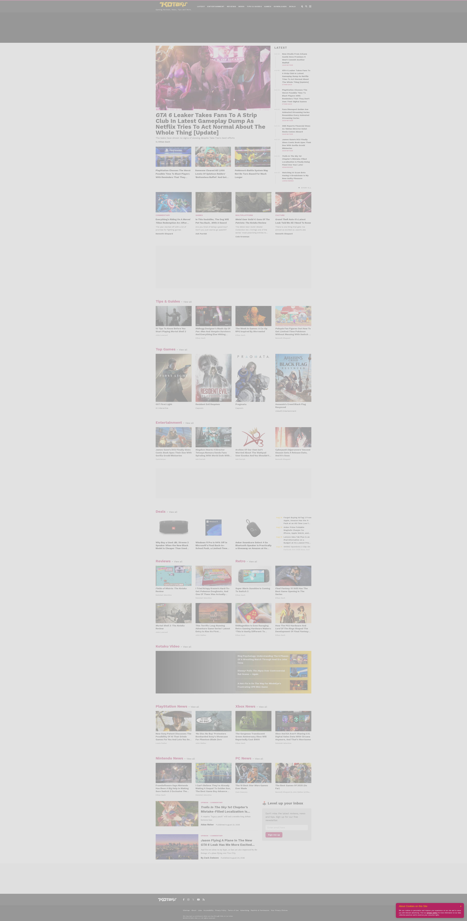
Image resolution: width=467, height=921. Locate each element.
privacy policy (432, 913)
